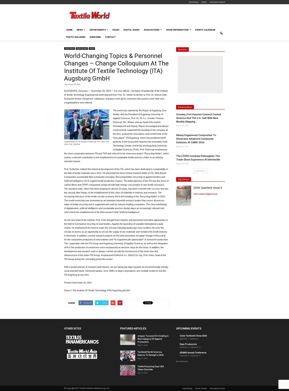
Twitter (204, 2)
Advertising (193, 2)
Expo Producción (188, 344)
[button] (221, 33)
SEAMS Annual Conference (193, 352)
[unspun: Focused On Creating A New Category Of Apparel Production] (127, 339)
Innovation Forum (217, 388)
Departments (98, 29)
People (92, 48)
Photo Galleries (75, 37)
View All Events (182, 361)
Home (69, 29)
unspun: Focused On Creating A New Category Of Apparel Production (153, 339)
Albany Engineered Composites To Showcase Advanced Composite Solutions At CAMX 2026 (196, 139)
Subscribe (95, 37)
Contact (110, 37)
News (80, 29)
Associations (151, 29)
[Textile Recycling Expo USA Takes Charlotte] (127, 370)
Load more (199, 171)
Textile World (69, 48)
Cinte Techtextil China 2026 (193, 336)
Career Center (201, 388)
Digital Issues (132, 29)
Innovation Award (217, 2)
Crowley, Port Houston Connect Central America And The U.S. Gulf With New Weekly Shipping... (198, 118)
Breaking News (82, 48)
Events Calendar (205, 29)
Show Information (177, 29)
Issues (115, 29)
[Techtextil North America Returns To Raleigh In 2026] (127, 356)
